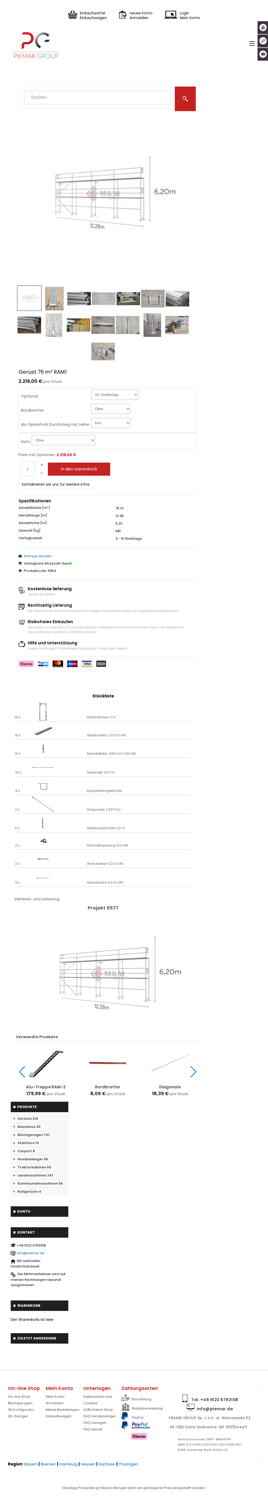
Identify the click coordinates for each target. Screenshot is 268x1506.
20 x (18, 772)
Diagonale (170, 1087)
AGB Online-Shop (98, 1409)
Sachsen (107, 1464)
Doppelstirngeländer (104, 790)
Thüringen (128, 1464)
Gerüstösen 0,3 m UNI (105, 882)
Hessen (88, 1464)
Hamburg (68, 1464)
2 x (17, 809)
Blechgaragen (20, 1403)
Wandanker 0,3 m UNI (105, 863)
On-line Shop (19, 1396)
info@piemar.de (30, 1253)
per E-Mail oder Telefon (109, 648)
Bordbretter (107, 1087)
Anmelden (55, 1403)
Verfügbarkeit (30, 538)
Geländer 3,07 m (101, 772)
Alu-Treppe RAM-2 (45, 1087)
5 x (17, 828)
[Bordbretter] (107, 1063)
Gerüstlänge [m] (33, 515)
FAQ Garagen (95, 1422)
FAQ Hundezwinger (99, 1416)
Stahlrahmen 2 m (101, 717)
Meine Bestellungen (62, 1409)
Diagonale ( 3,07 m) (103, 809)
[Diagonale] (170, 1063)
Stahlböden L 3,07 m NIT (106, 735)
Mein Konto (55, 1396)
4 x (17, 790)
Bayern (31, 1464)
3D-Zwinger (18, 1416)
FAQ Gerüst (92, 1429)
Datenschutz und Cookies (97, 1400)
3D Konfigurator (21, 1409)
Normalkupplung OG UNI (107, 845)
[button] (22, 1072)
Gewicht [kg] (30, 530)
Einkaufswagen (59, 1416)
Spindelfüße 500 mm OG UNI (111, 753)
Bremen (48, 1464)
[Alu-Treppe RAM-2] (45, 1063)
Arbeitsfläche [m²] (34, 507)
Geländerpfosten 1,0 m (106, 828)
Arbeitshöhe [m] (33, 523)
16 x (17, 735)
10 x (17, 717)
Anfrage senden (38, 556)
